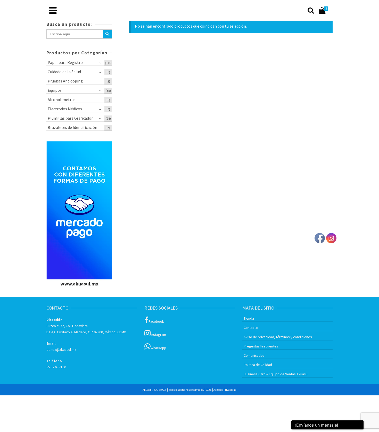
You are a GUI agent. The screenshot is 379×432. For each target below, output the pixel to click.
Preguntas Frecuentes (261, 346)
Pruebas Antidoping (65, 81)
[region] (79, 215)
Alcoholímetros (62, 99)
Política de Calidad (258, 364)
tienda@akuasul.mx (61, 349)
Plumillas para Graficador (70, 118)
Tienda (249, 318)
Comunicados (254, 355)
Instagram (158, 334)
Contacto (251, 327)
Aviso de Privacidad (224, 390)
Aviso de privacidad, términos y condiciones (278, 337)
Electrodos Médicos (65, 108)
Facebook (156, 321)
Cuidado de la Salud (64, 71)
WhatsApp (158, 347)
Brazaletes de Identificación (72, 127)
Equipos (55, 90)
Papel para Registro (65, 62)
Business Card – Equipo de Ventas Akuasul (276, 374)
